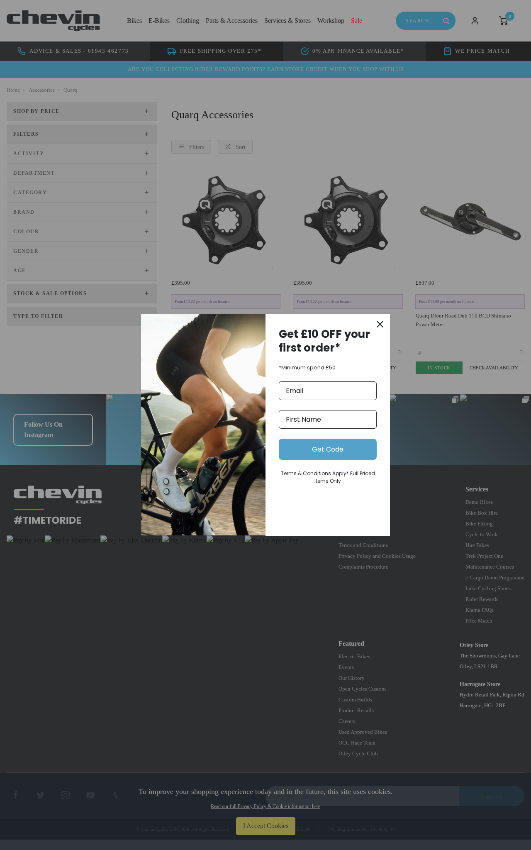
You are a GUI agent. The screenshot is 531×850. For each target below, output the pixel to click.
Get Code (327, 449)
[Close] (380, 324)
